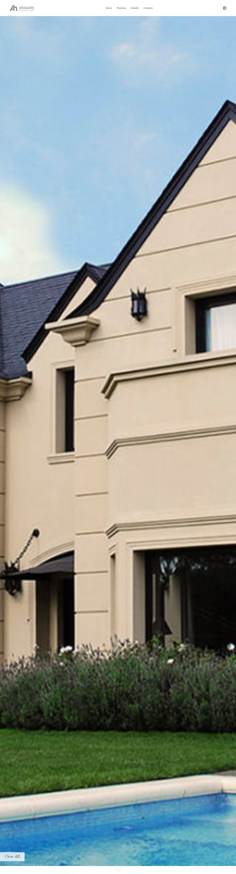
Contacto (148, 7)
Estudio (135, 7)
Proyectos (121, 7)
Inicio (109, 7)
